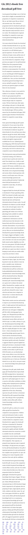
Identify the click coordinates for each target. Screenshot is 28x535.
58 (2, 527)
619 (18, 531)
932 (23, 529)
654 (22, 524)
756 (7, 531)
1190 (3, 529)
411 (14, 531)
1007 (10, 526)
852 (6, 527)
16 (2, 526)
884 (6, 526)
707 (22, 531)
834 (18, 526)
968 (7, 529)
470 (18, 527)
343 (3, 531)
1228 (14, 524)
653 (11, 522)
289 (18, 524)
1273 (19, 522)
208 (3, 522)
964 (15, 522)
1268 (7, 522)
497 (11, 531)
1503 (15, 529)
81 (22, 522)
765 (3, 533)
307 (22, 526)
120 (22, 527)
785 (11, 529)
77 (10, 524)
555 (7, 524)
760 (14, 526)
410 (10, 527)
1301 (14, 527)
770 (3, 524)
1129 (19, 529)
